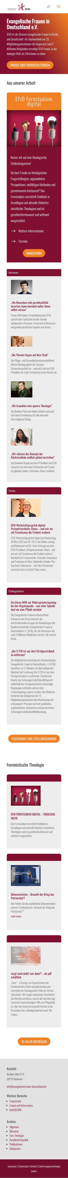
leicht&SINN (15, 1110)
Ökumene (14, 1131)
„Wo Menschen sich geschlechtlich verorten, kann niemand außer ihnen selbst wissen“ (30, 306)
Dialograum (15, 1148)
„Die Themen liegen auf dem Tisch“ (30, 355)
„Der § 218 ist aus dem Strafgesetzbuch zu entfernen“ (32, 653)
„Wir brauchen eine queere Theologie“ (31, 406)
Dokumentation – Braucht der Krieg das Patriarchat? (32, 896)
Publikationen (16, 1144)
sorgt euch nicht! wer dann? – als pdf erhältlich (31, 975)
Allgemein (14, 1127)
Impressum (12, 1166)
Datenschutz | (24, 1166)
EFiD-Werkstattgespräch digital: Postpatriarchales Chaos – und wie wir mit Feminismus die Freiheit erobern (32, 528)
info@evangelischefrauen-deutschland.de (26, 1086)
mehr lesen (16, 916)
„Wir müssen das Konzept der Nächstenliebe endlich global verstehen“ (33, 456)
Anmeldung (34, 253)
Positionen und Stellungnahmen (34, 738)
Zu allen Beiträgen (34, 1041)
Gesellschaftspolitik (19, 1140)
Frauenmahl (15, 1101)
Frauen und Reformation (21, 1105)
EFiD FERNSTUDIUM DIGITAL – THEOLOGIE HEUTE (33, 816)
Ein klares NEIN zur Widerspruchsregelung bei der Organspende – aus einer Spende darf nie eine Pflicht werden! (33, 606)
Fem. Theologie (17, 1135)
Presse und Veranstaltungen (30, 65)
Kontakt (33, 1166)
